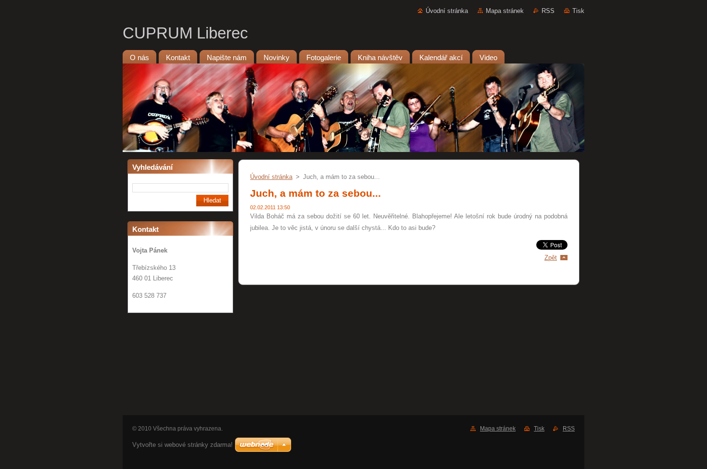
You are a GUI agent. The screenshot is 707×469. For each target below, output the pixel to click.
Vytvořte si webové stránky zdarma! (182, 444)
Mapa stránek (505, 10)
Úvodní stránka (447, 10)
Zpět (550, 257)
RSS (548, 10)
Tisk (578, 10)
